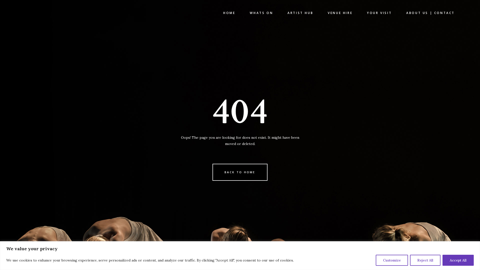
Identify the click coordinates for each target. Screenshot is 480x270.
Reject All (425, 260)
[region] (240, 255)
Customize (392, 260)
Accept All (458, 260)
